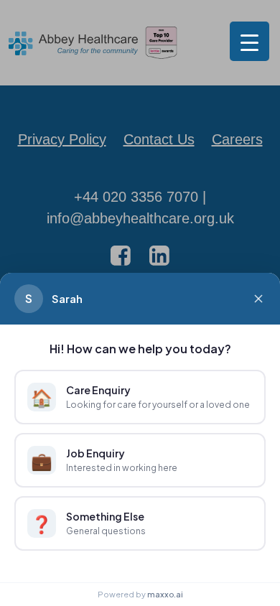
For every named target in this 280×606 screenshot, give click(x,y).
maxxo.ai (165, 594)
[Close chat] (258, 299)
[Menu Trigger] (249, 41)
